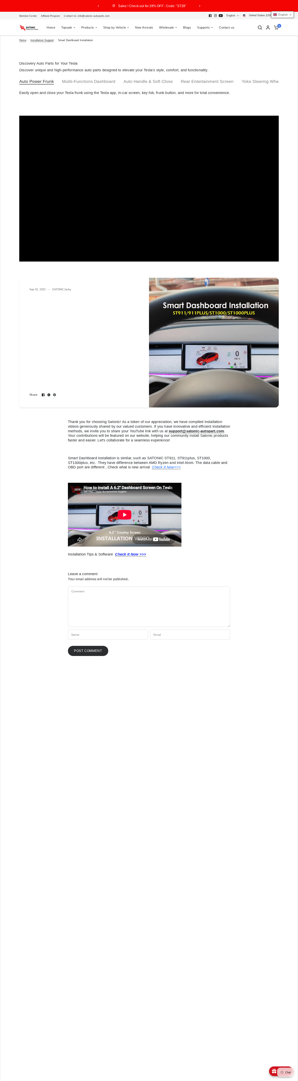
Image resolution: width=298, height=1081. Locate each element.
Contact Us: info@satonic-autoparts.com (86, 16)
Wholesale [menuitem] (166, 27)
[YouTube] (220, 15)
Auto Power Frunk (36, 81)
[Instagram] (215, 15)
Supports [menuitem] (203, 27)
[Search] (260, 27)
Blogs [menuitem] (187, 27)
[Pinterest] (54, 394)
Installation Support (42, 40)
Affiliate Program (50, 16)
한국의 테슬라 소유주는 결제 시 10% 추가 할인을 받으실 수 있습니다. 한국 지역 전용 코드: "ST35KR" (149, 5)
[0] (275, 27)
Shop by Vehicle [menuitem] (114, 27)
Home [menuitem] (51, 27)
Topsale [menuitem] (66, 27)
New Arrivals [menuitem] (144, 27)
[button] (282, 14)
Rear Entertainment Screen (207, 81)
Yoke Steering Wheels (263, 81)
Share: (33, 394)
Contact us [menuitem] (226, 27)
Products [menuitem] (87, 27)
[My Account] (268, 27)
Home (22, 40)
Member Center (28, 16)
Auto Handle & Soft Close (148, 81)
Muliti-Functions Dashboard (88, 81)
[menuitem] (29, 16)
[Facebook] (210, 15)
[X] (48, 394)
